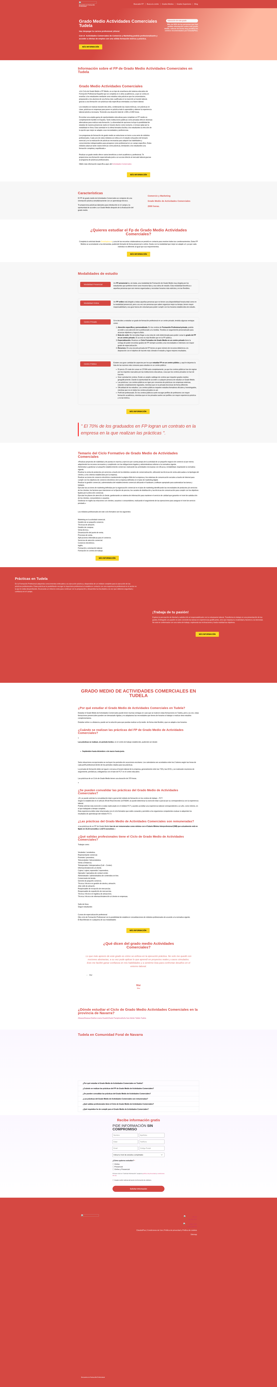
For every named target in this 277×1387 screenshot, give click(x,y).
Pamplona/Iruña (120, 1018)
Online (117, 1164)
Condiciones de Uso (155, 1230)
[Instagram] (196, 1208)
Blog (196, 4)
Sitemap (194, 1234)
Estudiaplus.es (106, 241)
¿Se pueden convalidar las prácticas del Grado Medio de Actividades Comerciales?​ (117, 1094)
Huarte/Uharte (107, 1018)
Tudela (143, 1018)
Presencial (118, 1167)
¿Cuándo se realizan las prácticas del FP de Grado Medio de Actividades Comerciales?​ (118, 1088)
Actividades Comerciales (121, 164)
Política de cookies (189, 1230)
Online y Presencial (122, 1169)
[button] (69, 643)
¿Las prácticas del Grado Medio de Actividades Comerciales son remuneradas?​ (115, 1099)
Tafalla (137, 1018)
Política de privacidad (172, 1230)
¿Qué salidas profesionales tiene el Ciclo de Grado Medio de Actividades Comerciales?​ (118, 1104)
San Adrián (130, 1018)
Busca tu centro (153, 4)
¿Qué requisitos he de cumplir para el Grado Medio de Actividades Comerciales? (116, 1109)
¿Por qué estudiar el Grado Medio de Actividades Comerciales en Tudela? (113, 1083)
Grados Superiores (184, 4)
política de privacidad (149, 1173)
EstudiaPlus (141, 1230)
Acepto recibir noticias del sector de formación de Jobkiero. (132, 1180)
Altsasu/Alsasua (84, 1018)
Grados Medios (168, 4)
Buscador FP (139, 4)
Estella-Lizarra (96, 1018)
